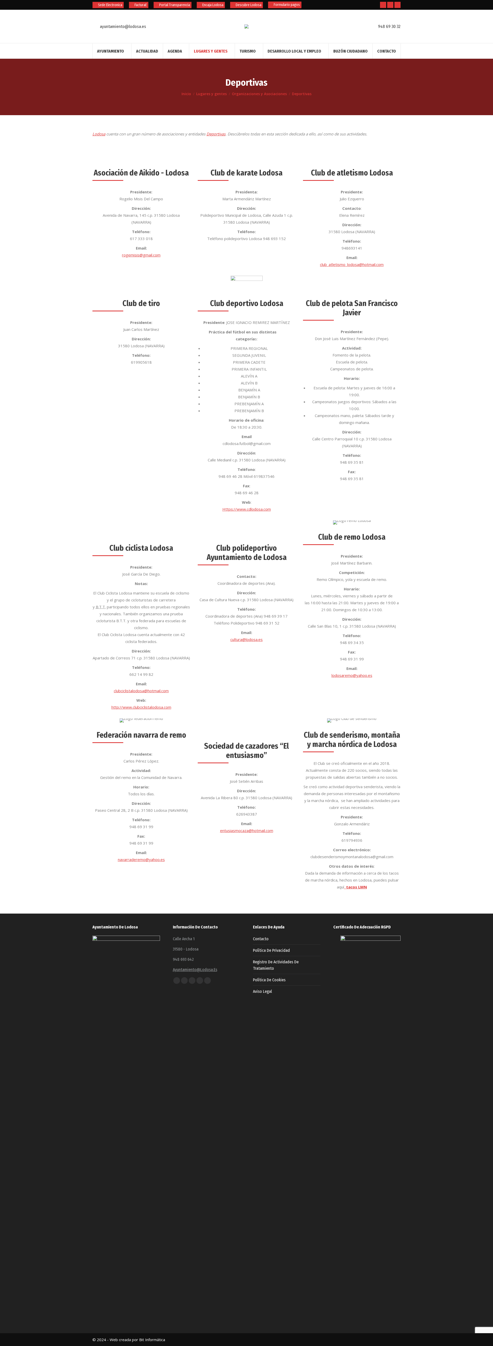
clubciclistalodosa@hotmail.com (141, 690)
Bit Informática (152, 1339)
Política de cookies (269, 979)
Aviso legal (262, 991)
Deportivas (215, 133)
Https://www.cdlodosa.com (246, 509)
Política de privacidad (271, 950)
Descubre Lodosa (248, 5)
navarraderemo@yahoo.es (141, 859)
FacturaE (141, 5)
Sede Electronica (110, 5)
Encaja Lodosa (212, 5)
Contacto (261, 938)
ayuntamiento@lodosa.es (195, 969)
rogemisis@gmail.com (141, 255)
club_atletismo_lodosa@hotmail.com (352, 264)
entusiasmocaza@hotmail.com (246, 830)
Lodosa (98, 133)
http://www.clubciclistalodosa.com (141, 707)
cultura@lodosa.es (246, 639)
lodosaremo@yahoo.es (351, 675)
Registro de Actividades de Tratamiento (276, 965)
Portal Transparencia (174, 5)
